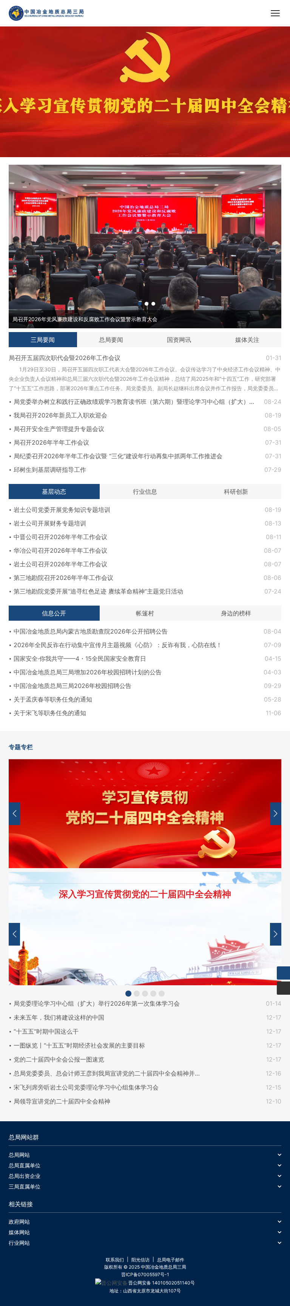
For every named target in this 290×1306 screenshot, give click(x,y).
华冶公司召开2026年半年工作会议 (60, 550)
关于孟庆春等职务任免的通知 (53, 699)
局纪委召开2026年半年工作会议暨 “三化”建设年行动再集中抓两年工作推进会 (118, 456)
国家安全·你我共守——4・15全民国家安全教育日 (80, 658)
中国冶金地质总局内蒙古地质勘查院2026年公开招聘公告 (91, 631)
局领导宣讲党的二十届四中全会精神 (62, 1101)
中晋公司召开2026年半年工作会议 (60, 537)
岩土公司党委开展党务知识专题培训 (62, 509)
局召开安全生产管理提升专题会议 (59, 429)
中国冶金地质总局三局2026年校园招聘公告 (72, 685)
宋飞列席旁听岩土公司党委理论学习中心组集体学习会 (86, 1087)
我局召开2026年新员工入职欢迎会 (60, 415)
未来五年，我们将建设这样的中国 (59, 1017)
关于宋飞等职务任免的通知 (50, 713)
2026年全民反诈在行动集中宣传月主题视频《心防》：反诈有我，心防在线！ (118, 645)
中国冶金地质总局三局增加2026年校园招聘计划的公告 (88, 672)
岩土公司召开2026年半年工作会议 (60, 564)
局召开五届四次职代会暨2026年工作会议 (64, 358)
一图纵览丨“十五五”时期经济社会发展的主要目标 (79, 1045)
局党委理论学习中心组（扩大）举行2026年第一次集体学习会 (97, 1003)
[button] (140, 304)
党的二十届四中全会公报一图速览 (59, 1059)
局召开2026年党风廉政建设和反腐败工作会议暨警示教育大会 (84, 319)
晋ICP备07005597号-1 (145, 1274)
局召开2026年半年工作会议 (51, 442)
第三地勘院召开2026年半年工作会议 (63, 577)
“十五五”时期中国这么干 (46, 1031)
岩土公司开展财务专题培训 (50, 523)
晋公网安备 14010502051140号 (161, 1283)
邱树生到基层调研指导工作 (50, 469)
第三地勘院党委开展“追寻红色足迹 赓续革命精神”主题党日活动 (98, 591)
